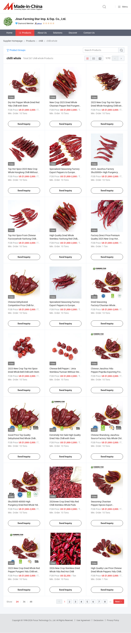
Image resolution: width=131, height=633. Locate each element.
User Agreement (83, 620)
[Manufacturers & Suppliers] (23, 6)
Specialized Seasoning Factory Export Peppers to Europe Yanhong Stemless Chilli (65, 172)
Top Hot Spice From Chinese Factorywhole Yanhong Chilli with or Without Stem (22, 239)
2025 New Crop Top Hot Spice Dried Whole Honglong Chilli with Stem (107, 106)
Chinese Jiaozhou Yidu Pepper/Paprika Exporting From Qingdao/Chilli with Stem (106, 372)
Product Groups (17, 50)
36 (24, 601)
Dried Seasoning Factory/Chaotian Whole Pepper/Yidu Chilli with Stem (105, 305)
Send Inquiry (24, 124)
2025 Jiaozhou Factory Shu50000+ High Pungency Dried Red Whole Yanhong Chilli (106, 172)
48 (31, 601)
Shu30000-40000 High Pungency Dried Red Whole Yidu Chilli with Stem (23, 505)
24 (17, 601)
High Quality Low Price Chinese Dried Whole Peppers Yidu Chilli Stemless (106, 571)
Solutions (57, 32)
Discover (73, 32)
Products (26, 32)
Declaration (99, 620)
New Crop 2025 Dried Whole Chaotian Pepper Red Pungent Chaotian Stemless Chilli (64, 106)
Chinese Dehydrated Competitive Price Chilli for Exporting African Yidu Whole (22, 305)
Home (9, 32)
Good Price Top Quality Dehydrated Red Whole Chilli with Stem (21, 438)
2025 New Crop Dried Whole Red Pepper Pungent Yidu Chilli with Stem (24, 571)
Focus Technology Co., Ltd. (44, 620)
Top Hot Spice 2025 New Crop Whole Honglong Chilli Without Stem (23, 172)
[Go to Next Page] (121, 58)
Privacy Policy (113, 620)
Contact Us (89, 32)
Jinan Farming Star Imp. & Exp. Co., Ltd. (40, 19)
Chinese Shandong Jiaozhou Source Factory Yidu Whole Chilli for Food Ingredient (106, 438)
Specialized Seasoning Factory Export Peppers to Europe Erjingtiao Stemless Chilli (65, 305)
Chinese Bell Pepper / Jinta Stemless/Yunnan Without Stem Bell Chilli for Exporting (65, 372)
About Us (42, 32)
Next (117, 601)
